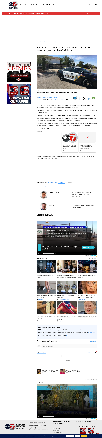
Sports (38, 4)
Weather (27, 4)
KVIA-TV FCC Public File (36, 426)
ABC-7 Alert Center (52, 182)
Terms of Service (33, 422)
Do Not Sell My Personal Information (38, 429)
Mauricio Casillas (42, 97)
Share (54, 4)
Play (50, 4)
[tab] (41, 352)
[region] (67, 360)
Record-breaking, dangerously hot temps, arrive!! (38, 13)
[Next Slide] (96, 143)
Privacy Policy (41, 422)
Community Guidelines (34, 424)
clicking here (91, 332)
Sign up (94, 341)
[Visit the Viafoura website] (93, 379)
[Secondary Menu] (7, 4)
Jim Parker (49, 97)
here (67, 335)
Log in (90, 341)
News (21, 4)
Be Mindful (45, 4)
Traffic (33, 4)
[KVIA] (13, 5)
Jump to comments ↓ (42, 186)
